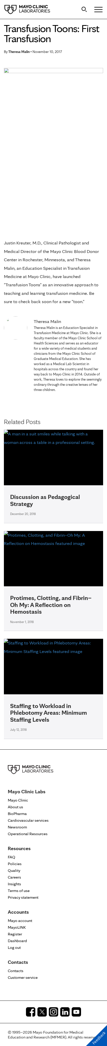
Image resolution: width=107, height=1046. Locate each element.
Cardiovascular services (28, 820)
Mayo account (20, 920)
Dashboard (17, 940)
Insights (14, 883)
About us (15, 806)
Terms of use (19, 890)
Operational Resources (28, 833)
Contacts (15, 970)
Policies (15, 863)
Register (15, 934)
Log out (14, 947)
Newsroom (17, 827)
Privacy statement (23, 897)
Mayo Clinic (18, 800)
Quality (14, 870)
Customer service (23, 977)
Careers (14, 877)
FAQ (11, 857)
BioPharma (17, 813)
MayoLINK (17, 927)
